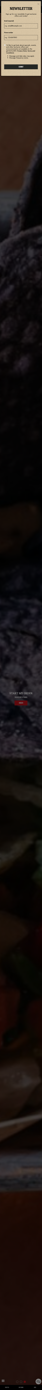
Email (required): (9, 21)
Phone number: (8, 33)
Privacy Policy (22, 50)
